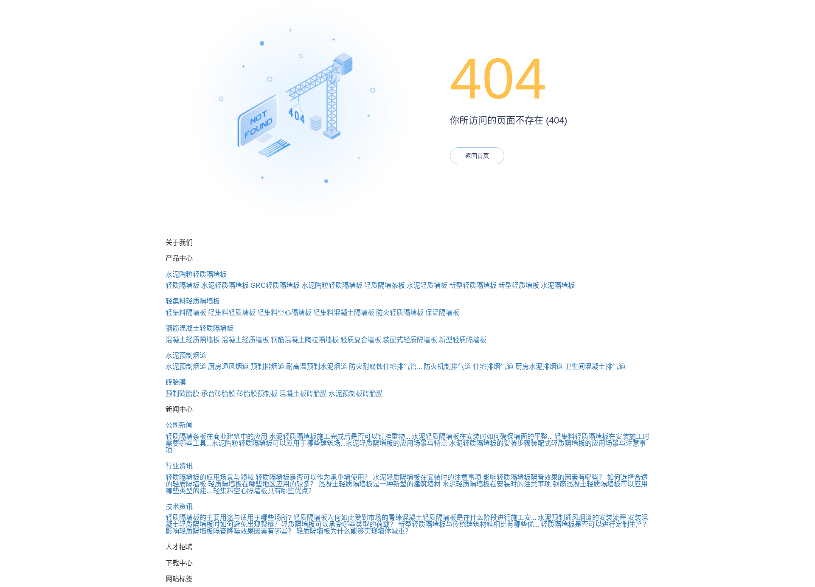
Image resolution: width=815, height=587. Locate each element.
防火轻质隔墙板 (400, 312)
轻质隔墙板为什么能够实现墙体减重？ (354, 531)
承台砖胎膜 (218, 393)
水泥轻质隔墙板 (225, 285)
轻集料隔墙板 (186, 312)
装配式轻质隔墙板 (410, 339)
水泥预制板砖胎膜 (356, 393)
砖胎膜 (176, 382)
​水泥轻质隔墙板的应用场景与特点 (396, 443)
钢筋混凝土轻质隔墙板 (199, 328)
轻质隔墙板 (183, 285)
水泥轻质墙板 (427, 285)
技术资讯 (179, 506)
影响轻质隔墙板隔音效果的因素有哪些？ (544, 477)
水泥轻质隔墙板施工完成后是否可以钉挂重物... (339, 436)
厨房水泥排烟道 (539, 366)
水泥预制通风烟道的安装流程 (582, 517)
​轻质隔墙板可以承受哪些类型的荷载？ (338, 524)
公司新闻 (179, 425)
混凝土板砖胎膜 (303, 393)
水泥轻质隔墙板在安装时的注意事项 (427, 477)
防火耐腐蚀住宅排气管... (385, 366)
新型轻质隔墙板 (473, 285)
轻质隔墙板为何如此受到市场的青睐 (347, 517)
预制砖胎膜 (183, 393)
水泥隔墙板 (558, 285)
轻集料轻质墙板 (232, 312)
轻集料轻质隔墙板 (193, 301)
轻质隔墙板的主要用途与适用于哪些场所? (229, 517)
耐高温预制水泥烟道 (316, 366)
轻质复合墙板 (360, 339)
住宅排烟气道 (493, 366)
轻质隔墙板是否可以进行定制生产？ (595, 524)
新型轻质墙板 (518, 285)
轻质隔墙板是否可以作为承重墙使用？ (313, 477)
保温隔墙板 (442, 312)
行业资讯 (179, 465)
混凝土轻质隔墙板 (193, 339)
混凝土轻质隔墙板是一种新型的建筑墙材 (379, 484)
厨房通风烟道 (228, 366)
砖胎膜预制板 (257, 393)
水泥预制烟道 (186, 355)
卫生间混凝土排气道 (595, 366)
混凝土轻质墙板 (245, 339)
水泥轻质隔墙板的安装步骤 (490, 443)
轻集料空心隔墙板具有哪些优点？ (264, 490)
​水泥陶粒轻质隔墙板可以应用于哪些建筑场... (278, 443)
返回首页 (477, 155)
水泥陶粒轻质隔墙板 (196, 274)
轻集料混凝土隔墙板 (343, 312)
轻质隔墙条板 (384, 285)
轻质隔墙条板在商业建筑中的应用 (216, 436)
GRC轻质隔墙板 (275, 285)
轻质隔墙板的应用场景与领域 (210, 477)
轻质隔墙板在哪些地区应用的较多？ (262, 484)
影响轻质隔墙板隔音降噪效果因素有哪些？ (230, 531)
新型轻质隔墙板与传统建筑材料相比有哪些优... (468, 524)
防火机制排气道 (447, 366)
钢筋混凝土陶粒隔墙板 (305, 339)
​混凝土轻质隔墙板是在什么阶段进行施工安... (469, 517)
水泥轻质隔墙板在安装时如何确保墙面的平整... (482, 436)
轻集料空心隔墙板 (284, 312)
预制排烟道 (267, 366)
